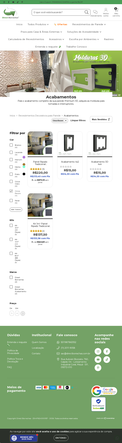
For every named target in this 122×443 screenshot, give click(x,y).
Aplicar (23, 313)
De (11, 308)
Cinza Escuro (58, 120)
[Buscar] (86, 12)
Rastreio (109, 39)
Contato (36, 353)
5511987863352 (68, 342)
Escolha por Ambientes (83, 39)
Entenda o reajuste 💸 (48, 46)
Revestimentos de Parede (88, 24)
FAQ (9, 367)
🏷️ (60, 24)
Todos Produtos (37, 24)
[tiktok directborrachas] (18, 2)
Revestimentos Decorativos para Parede (39, 115)
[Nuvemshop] (105, 419)
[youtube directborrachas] (13, 2)
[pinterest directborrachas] (22, 2)
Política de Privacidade (13, 352)
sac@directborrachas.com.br (75, 353)
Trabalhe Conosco (76, 46)
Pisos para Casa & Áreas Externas (40, 32)
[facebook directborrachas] (9, 2)
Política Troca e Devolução (15, 360)
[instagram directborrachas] (4, 2)
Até (16, 308)
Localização (38, 348)
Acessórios (55, 39)
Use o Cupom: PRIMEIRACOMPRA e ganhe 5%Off (61, 2)
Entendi (61, 438)
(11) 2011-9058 (68, 348)
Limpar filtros (78, 120)
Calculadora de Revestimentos (26, 39)
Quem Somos (39, 342)
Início (19, 24)
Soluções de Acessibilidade (83, 32)
